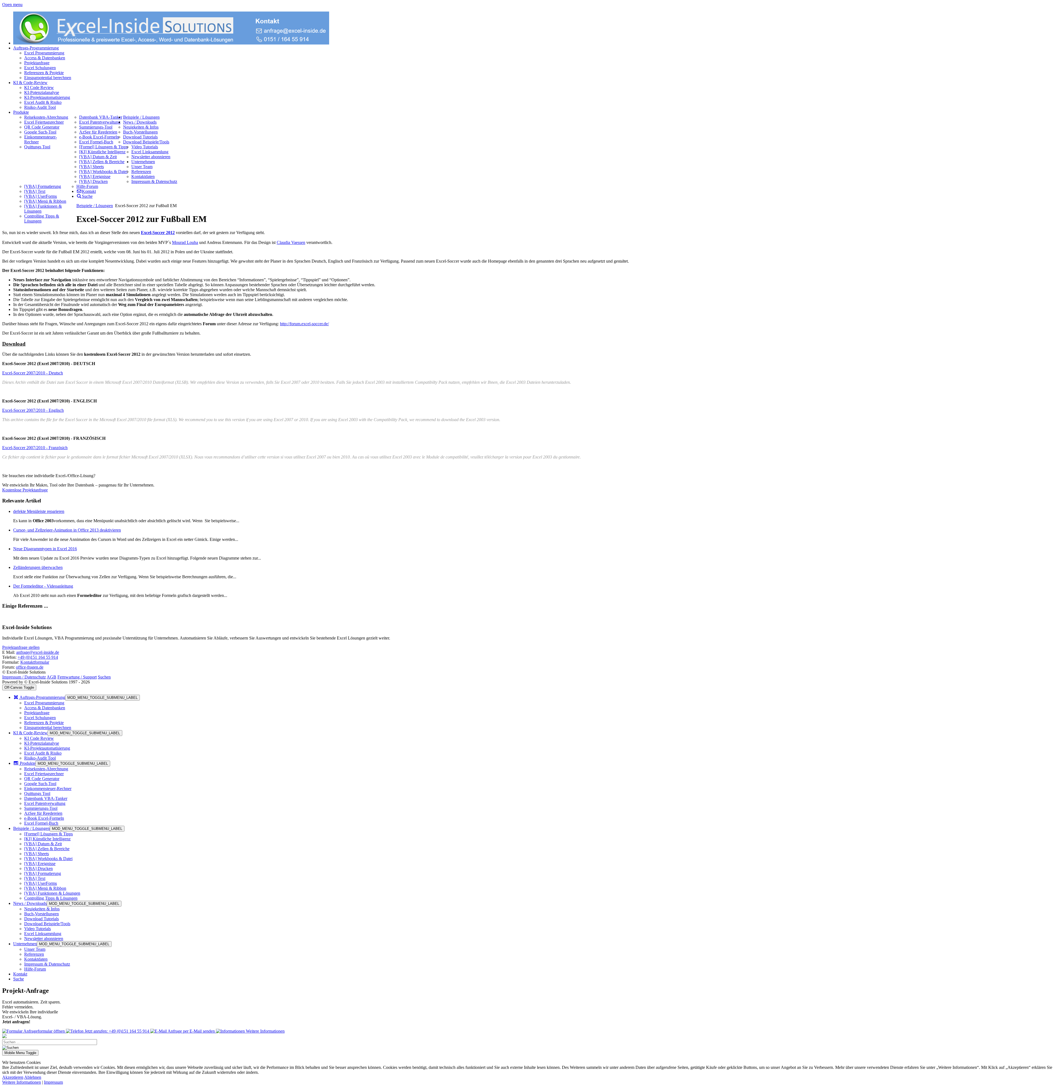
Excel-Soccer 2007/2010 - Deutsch (32, 373)
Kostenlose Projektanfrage (25, 490)
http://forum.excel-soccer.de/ (304, 323)
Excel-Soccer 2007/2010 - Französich (35, 447)
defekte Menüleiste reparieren (38, 511)
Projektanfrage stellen (21, 647)
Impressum (53, 1082)
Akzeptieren (12, 1077)
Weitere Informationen (265, 1031)
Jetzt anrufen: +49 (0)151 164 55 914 (117, 1031)
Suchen (104, 677)
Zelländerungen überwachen (38, 567)
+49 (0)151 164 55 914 (38, 657)
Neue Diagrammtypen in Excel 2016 (45, 548)
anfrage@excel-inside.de (37, 652)
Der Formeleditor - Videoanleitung (43, 586)
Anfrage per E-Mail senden (191, 1031)
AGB (51, 677)
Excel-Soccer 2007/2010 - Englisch (33, 410)
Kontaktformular (34, 662)
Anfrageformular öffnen (44, 1031)
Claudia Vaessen (291, 242)
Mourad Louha (185, 242)
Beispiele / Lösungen (94, 205)
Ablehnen (32, 1077)
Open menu (12, 4)
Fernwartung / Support (77, 677)
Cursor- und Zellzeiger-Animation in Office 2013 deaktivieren (67, 530)
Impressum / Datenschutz (24, 677)
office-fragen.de (29, 667)
